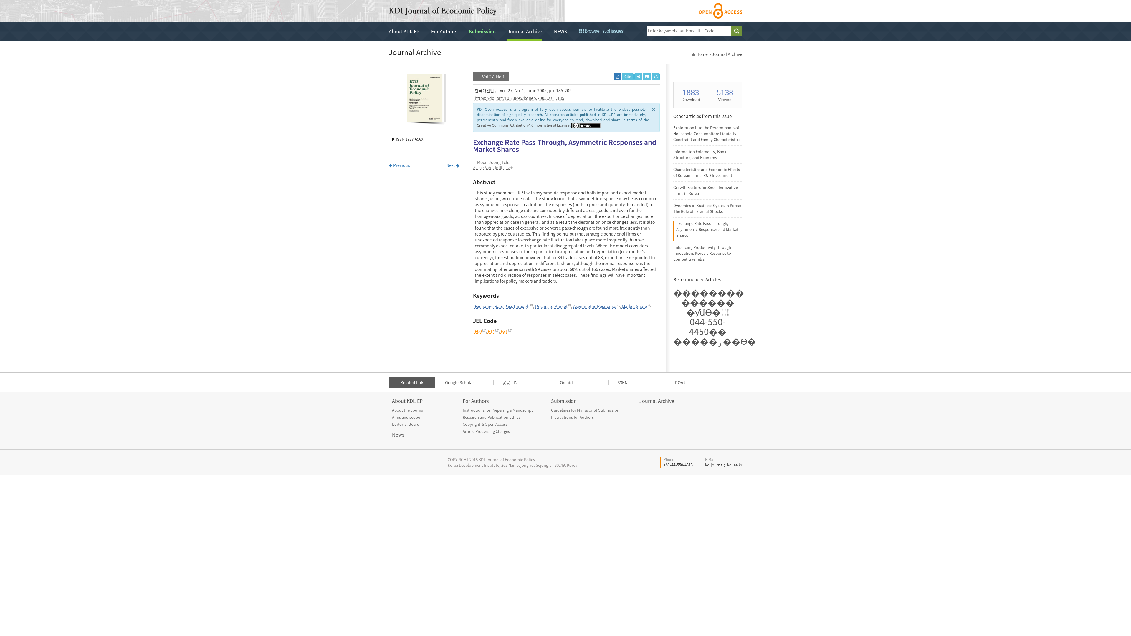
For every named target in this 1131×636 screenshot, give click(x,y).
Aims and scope (406, 417)
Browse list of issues (603, 31)
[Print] (656, 76)
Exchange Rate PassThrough (502, 306)
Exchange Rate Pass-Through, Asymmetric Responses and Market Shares (707, 229)
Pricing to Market (551, 306)
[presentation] (731, 382)
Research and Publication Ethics (491, 417)
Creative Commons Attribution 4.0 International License (523, 125)
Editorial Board (405, 424)
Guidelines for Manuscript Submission (585, 410)
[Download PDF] (617, 76)
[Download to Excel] (647, 76)
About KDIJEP (404, 31)
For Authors (444, 31)
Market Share (634, 306)
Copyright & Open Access (485, 424)
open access (720, 11)
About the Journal (408, 410)
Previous (401, 165)
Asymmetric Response (594, 306)
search (736, 31)
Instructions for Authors (572, 417)
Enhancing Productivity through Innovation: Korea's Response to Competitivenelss (702, 253)
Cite (627, 76)
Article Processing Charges (486, 431)
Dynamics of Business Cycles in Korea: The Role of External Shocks (707, 208)
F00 (478, 331)
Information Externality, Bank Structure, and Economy (699, 154)
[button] (638, 76)
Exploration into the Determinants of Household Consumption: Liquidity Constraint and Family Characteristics (706, 133)
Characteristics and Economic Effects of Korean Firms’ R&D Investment (706, 172)
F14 (491, 331)
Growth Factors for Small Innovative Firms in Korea (705, 190)
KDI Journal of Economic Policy (443, 11)
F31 (504, 331)
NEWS (560, 31)
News (398, 434)
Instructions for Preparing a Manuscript (498, 410)
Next (451, 165)
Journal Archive (524, 31)
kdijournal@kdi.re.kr (723, 465)
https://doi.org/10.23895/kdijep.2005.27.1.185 (519, 98)
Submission (482, 31)
